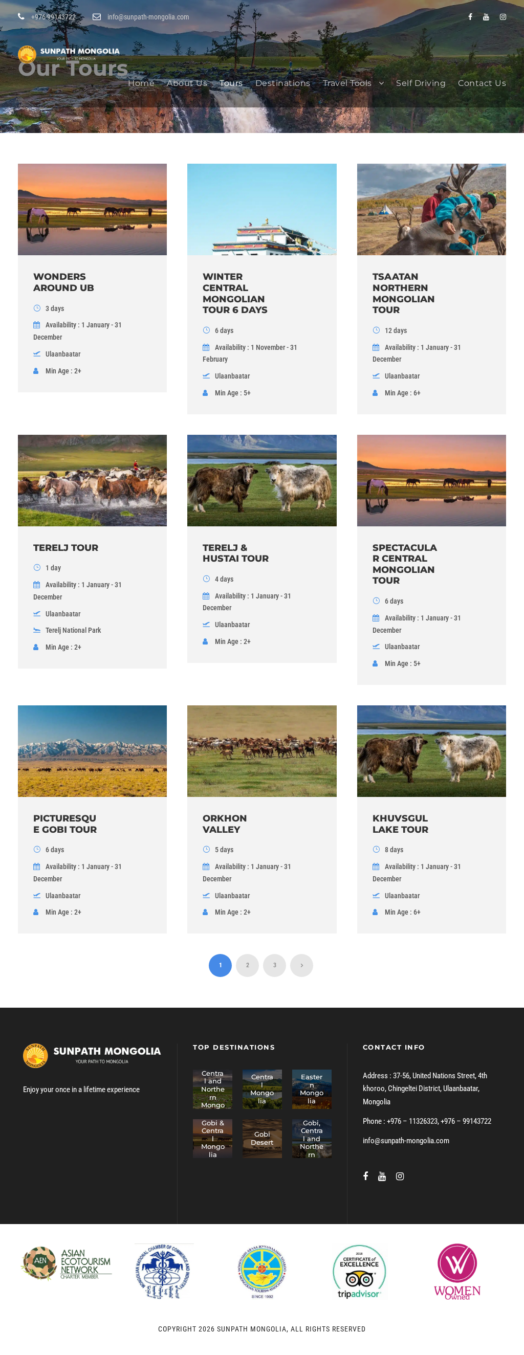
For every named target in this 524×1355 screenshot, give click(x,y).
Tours (231, 83)
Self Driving (421, 83)
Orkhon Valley (225, 824)
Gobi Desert (262, 1138)
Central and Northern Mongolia (213, 1093)
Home (141, 83)
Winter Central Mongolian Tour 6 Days (235, 293)
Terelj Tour (65, 547)
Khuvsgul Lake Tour (400, 824)
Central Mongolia (262, 1089)
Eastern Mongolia (311, 1089)
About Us (187, 83)
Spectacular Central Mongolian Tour (405, 564)
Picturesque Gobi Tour (65, 824)
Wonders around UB (63, 282)
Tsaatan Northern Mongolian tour (404, 293)
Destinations (283, 83)
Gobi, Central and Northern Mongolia (311, 1147)
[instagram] (503, 17)
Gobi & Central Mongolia (213, 1139)
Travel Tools (347, 83)
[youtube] (486, 17)
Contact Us (482, 83)
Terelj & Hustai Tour (236, 553)
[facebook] (470, 17)
